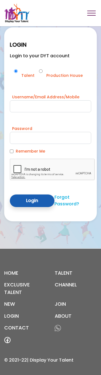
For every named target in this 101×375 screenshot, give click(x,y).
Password (22, 128)
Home (11, 273)
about (63, 316)
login (11, 316)
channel (66, 284)
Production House (64, 75)
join (60, 304)
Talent (28, 75)
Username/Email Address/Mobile (45, 97)
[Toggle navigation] (91, 13)
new (9, 304)
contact (16, 327)
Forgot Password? (66, 200)
